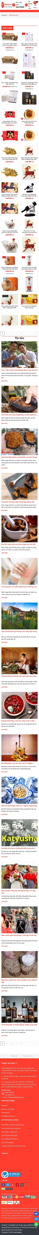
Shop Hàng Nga (14, 1211)
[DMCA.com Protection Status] (19, 1188)
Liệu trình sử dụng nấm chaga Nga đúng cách (17, 502)
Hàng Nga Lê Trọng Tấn (7, 1208)
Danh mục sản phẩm (7, 1109)
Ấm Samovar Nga (26, 1213)
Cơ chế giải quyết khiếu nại (9, 1139)
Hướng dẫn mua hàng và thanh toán (12, 1125)
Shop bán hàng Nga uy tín (21, 1208)
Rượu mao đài (18, 1218)
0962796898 (20, 7)
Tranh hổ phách (17, 1213)
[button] (9, 1056)
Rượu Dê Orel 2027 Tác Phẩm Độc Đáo (29, 122)
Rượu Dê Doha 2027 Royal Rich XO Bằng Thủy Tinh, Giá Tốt (29, 158)
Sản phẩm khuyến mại (8, 1116)
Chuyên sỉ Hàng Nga (24, 1211)
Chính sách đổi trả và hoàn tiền (11, 1128)
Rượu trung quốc (9, 1218)
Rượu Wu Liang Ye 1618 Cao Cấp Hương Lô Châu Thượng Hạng (29, 268)
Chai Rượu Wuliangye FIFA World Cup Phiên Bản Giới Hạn (29, 83)
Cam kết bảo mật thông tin (9, 1135)
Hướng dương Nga (16, 1215)
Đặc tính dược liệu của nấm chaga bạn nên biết (18, 544)
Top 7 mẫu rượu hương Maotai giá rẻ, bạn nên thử (19, 370)
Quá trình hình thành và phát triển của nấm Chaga (19, 457)
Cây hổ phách (8, 1213)
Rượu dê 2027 (26, 1218)
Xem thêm (4, 381)
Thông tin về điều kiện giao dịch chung (13, 1146)
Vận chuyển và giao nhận (9, 1132)
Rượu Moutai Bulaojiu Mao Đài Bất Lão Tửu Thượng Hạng (29, 44)
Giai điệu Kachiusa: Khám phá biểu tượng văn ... (18, 848)
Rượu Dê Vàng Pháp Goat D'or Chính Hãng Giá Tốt (10, 158)
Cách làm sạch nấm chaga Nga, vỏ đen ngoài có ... (19, 415)
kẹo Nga (24, 1215)
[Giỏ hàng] (35, 2)
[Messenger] (36, 1213)
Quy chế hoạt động (7, 1142)
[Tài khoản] (26, 5)
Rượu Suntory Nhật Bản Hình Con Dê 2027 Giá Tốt (10, 231)
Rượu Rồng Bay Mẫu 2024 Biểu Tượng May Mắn (10, 306)
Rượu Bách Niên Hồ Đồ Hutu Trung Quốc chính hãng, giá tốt (10, 44)
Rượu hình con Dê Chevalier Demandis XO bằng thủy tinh (29, 231)
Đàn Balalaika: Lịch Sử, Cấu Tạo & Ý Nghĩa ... (17, 763)
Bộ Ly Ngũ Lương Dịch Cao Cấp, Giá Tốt (10, 83)
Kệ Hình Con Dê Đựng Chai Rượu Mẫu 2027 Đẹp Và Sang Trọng (29, 195)
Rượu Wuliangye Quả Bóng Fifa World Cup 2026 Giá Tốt (10, 268)
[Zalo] (36, 1219)
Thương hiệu (5, 1112)
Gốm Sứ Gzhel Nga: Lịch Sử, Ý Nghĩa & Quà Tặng (19, 806)
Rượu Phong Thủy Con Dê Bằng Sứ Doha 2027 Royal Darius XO (10, 195)
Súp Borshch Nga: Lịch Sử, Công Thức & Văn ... (18, 721)
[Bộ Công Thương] (10, 1174)
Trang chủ (4, 15)
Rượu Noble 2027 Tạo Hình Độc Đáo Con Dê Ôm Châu (10, 122)
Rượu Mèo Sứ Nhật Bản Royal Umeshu (29, 306)
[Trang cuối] (36, 333)
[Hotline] (36, 1224)
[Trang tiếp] (31, 333)
